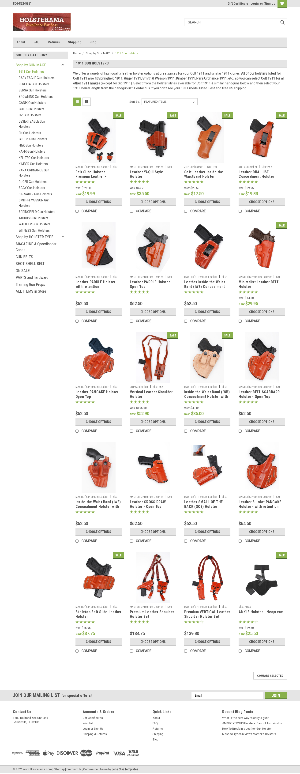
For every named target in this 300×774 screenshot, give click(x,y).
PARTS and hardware (32, 277)
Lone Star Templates (125, 769)
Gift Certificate (238, 3)
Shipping (74, 42)
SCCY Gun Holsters (32, 188)
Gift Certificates (93, 718)
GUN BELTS (24, 256)
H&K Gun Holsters (31, 145)
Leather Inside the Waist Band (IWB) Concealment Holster (204, 287)
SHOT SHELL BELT (30, 263)
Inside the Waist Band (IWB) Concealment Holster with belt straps (207, 397)
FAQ (37, 42)
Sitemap (59, 769)
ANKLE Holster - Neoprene (261, 612)
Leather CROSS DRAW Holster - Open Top (148, 504)
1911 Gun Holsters (31, 72)
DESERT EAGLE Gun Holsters (32, 124)
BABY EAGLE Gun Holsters (37, 78)
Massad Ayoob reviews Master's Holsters (249, 734)
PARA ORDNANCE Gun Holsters (34, 173)
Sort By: (134, 101)
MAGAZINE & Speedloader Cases (36, 247)
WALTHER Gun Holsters (34, 224)
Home (77, 53)
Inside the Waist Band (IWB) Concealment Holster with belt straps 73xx (98, 506)
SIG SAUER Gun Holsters (35, 194)
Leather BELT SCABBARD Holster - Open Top (259, 394)
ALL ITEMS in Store (31, 291)
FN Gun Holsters (30, 133)
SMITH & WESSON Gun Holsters (34, 203)
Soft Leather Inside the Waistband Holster (203, 174)
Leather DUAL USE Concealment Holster (256, 174)
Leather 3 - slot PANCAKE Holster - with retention (260, 504)
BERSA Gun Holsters (33, 90)
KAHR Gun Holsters (32, 151)
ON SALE (23, 270)
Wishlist (88, 723)
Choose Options (98, 202)
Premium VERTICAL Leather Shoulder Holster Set (207, 614)
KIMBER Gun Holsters (33, 164)
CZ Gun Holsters (30, 115)
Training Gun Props (30, 284)
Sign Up (269, 3)
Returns (54, 42)
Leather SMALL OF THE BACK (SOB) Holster (203, 504)
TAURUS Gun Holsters (33, 218)
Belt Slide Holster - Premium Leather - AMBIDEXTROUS (91, 177)
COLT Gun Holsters (31, 109)
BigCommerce (88, 769)
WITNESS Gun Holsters (34, 230)
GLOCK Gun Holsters (33, 139)
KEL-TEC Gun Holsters (34, 158)
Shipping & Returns (95, 734)
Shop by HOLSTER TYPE (34, 236)
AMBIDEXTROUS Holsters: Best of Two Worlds (252, 723)
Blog (93, 42)
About (20, 42)
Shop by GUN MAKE (31, 65)
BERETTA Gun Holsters (34, 84)
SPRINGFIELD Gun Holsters (37, 212)
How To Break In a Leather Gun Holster (247, 728)
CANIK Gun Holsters (32, 103)
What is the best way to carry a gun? (245, 718)
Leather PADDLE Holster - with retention (96, 284)
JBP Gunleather (193, 167)
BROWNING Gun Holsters (36, 96)
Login (255, 3)
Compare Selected (270, 675)
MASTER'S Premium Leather (92, 167)
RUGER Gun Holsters (33, 182)
